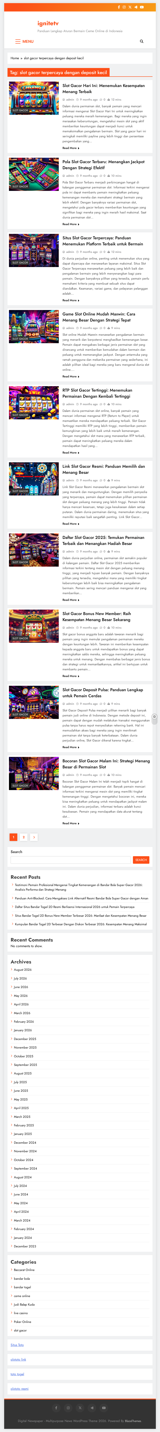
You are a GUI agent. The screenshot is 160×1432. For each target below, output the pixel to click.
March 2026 (22, 1013)
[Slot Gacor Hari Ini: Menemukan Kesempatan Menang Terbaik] (34, 98)
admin (70, 99)
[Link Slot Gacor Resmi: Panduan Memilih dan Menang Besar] (34, 478)
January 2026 (23, 1030)
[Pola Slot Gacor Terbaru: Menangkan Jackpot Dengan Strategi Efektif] (34, 174)
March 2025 (22, 1116)
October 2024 (23, 1160)
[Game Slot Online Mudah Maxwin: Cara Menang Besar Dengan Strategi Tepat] (34, 326)
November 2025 (25, 1047)
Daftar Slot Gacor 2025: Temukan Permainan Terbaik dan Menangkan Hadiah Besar (103, 540)
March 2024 (22, 1220)
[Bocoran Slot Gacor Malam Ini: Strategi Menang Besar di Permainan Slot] (34, 773)
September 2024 (25, 1168)
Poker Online (22, 1322)
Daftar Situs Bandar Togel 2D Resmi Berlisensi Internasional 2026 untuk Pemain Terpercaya (74, 907)
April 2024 (21, 1211)
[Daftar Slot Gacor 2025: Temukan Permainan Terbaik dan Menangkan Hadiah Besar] (34, 550)
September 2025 (25, 1065)
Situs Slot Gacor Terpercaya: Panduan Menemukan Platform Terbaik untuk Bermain (102, 241)
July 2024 (20, 1186)
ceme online (22, 1296)
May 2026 (21, 995)
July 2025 (20, 1082)
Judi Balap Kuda (24, 1304)
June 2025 (21, 1090)
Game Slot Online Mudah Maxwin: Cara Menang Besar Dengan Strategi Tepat (98, 317)
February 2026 (24, 1021)
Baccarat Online (24, 1270)
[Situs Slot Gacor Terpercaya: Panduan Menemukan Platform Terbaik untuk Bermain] (34, 250)
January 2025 (23, 1134)
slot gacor (20, 110)
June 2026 (21, 987)
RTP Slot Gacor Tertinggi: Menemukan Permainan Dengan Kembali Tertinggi (97, 393)
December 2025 (25, 1039)
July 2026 (20, 978)
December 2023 (25, 1246)
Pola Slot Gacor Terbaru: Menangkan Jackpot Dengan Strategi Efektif (103, 165)
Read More (69, 148)
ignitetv (48, 23)
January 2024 (23, 1237)
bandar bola (22, 1278)
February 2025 (24, 1125)
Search (16, 852)
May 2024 (21, 1203)
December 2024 (25, 1142)
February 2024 (24, 1229)
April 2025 (21, 1108)
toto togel (17, 1374)
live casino (21, 1313)
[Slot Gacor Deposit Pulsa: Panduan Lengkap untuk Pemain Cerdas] (34, 702)
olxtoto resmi (20, 1388)
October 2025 (23, 1056)
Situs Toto (17, 1344)
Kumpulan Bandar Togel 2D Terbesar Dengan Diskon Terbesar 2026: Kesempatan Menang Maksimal (81, 924)
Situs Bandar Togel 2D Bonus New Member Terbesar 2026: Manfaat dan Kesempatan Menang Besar (80, 915)
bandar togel (22, 1287)
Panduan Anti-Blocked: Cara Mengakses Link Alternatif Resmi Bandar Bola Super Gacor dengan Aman (81, 898)
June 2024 (21, 1194)
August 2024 (23, 1177)
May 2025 (21, 1099)
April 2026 (21, 1004)
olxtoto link (18, 1359)
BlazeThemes (133, 1421)
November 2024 (25, 1151)
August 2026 (23, 969)
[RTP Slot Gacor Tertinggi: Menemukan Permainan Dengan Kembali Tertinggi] (34, 402)
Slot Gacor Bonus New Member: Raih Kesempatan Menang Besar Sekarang (96, 617)
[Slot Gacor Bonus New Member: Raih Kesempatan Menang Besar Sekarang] (34, 626)
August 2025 (22, 1073)
